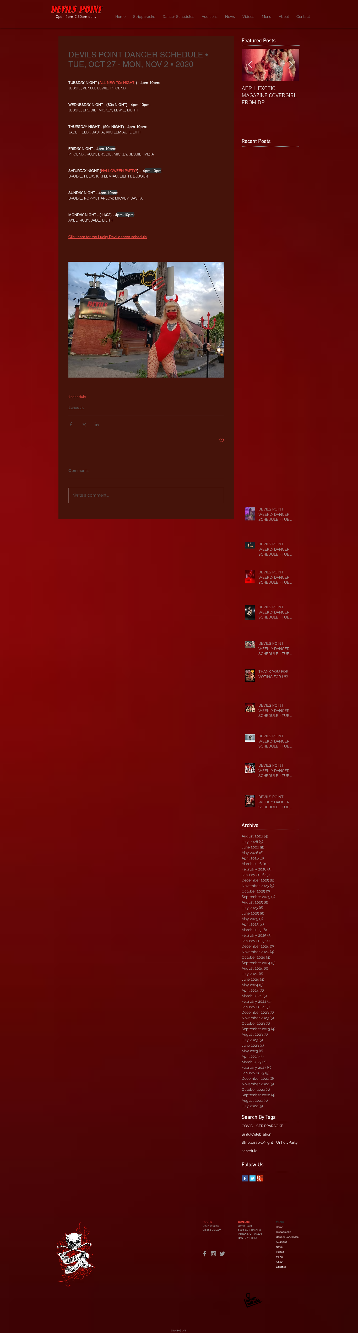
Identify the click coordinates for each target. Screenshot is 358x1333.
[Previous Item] (250, 65)
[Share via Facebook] (70, 424)
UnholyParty (287, 1142)
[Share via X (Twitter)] (83, 424)
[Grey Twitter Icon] (222, 1253)
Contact (281, 1266)
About (279, 1262)
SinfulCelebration (256, 1134)
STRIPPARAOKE (269, 1126)
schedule (249, 1151)
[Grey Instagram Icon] (213, 1253)
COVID (247, 1126)
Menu (279, 1257)
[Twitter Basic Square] (252, 1178)
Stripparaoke (283, 1232)
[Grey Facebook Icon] (204, 1253)
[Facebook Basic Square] (245, 1178)
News (279, 1247)
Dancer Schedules (287, 1237)
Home (279, 1227)
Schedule (76, 407)
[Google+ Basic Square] (260, 1178)
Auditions (281, 1242)
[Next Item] (291, 65)
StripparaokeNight (257, 1142)
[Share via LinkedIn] (96, 424)
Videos (280, 1252)
